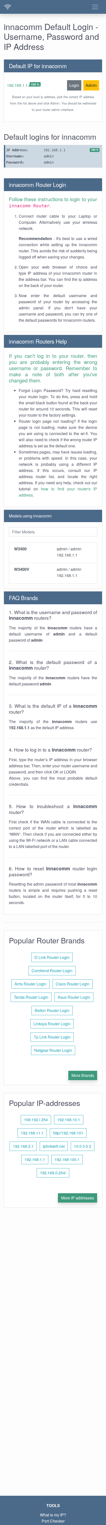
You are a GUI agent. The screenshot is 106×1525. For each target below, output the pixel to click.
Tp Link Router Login (52, 1037)
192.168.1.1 (17, 85)
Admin (91, 85)
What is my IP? (53, 1515)
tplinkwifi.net (54, 1146)
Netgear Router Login (53, 1050)
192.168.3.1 (23, 1146)
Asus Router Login (74, 997)
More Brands (82, 1075)
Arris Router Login (30, 984)
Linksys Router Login (52, 1024)
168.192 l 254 (36, 1119)
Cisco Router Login (72, 984)
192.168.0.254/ (53, 1173)
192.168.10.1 (68, 1119)
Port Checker (53, 1521)
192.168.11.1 (32, 1133)
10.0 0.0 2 (82, 1146)
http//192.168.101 (68, 1133)
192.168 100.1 (67, 1159)
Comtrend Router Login (52, 970)
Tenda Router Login (31, 997)
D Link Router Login (52, 957)
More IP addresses (77, 1198)
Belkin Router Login (52, 1010)
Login (74, 85)
